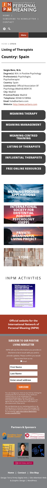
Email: (6, 101)
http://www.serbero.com (25, 104)
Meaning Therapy (23, 113)
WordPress (32, 480)
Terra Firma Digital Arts (17, 477)
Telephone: (9, 98)
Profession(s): (11, 76)
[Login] (4, 28)
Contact (8, 22)
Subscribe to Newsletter (19, 19)
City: (6, 91)
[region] (23, 295)
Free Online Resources (23, 168)
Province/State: (11, 94)
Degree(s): (9, 73)
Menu (23, 35)
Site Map (34, 472)
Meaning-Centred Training (23, 137)
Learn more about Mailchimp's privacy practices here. (21, 412)
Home (6, 15)
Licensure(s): (10, 85)
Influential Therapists (23, 157)
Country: (8, 82)
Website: (8, 104)
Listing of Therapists (23, 146)
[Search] (9, 28)
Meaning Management (23, 124)
